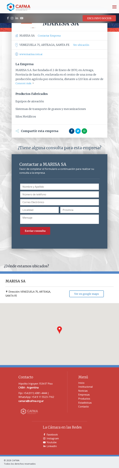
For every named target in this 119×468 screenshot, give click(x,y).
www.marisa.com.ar (31, 54)
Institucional (85, 386)
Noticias (83, 390)
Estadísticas (85, 402)
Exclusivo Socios (99, 18)
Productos (84, 398)
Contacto (83, 406)
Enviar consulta (35, 230)
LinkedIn (52, 446)
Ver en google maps (86, 293)
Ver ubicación (81, 44)
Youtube (52, 442)
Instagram (53, 438)
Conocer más (23, 83)
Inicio (81, 383)
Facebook (52, 434)
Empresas (84, 394)
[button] (59, 330)
